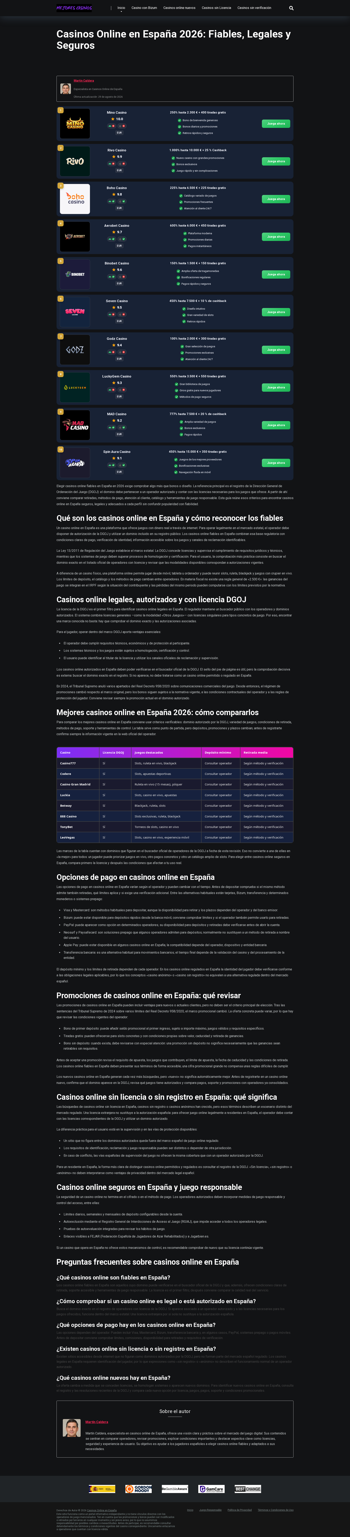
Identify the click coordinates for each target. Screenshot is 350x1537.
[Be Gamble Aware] (175, 1489)
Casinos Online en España (102, 1510)
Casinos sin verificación (254, 8)
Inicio (121, 8)
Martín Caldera (84, 80)
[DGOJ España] (102, 1489)
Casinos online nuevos (179, 8)
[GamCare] (211, 1489)
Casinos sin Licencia (216, 8)
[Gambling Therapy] (138, 1489)
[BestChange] (248, 1489)
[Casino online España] (74, 6)
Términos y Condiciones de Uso (275, 1510)
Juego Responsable (210, 1510)
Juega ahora (276, 123)
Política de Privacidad (240, 1510)
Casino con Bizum (144, 8)
